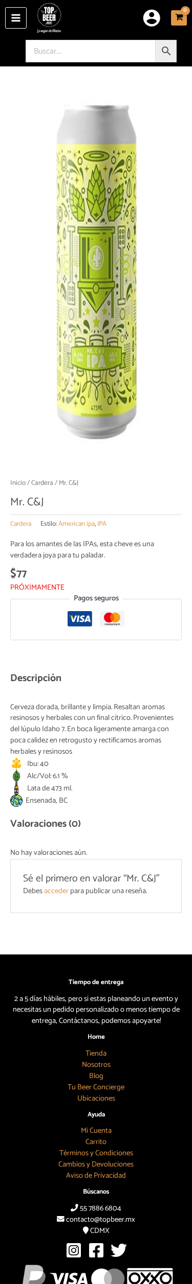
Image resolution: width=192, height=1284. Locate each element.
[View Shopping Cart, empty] (179, 18)
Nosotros (96, 1065)
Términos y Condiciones (96, 1153)
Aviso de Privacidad (96, 1176)
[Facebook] (96, 1250)
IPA (101, 524)
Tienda (96, 1053)
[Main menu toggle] (16, 18)
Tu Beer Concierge (96, 1087)
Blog (96, 1076)
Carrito (96, 1142)
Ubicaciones (96, 1098)
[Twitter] (119, 1250)
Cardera (42, 482)
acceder (56, 891)
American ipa (76, 524)
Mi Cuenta (96, 1131)
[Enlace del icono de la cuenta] (151, 18)
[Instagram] (74, 1250)
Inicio (18, 482)
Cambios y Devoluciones (96, 1164)
